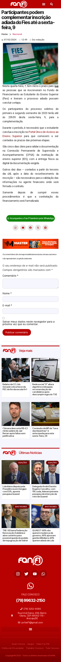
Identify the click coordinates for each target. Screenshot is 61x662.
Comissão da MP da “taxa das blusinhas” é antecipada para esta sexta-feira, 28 (45, 432)
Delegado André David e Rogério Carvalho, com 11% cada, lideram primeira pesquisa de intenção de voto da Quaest (45, 491)
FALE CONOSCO (30, 594)
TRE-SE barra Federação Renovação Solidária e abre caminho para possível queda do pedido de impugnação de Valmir (15, 535)
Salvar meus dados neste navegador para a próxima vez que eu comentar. (29, 323)
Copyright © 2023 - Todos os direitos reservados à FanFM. (30, 655)
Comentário (10, 276)
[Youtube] (35, 574)
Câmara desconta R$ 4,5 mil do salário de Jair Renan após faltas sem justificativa (15, 432)
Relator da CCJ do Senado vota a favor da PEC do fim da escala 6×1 (15, 387)
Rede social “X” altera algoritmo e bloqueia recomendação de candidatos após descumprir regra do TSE (44, 389)
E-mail (7, 305)
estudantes (16, 210)
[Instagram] (18, 574)
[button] (43, 4)
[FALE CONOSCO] (30, 586)
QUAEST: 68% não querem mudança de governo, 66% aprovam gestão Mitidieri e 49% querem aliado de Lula (44, 535)
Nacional (17, 34)
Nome (7, 293)
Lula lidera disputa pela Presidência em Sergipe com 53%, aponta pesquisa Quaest (15, 490)
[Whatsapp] (43, 574)
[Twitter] (26, 574)
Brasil (6, 210)
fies (26, 210)
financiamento (37, 210)
